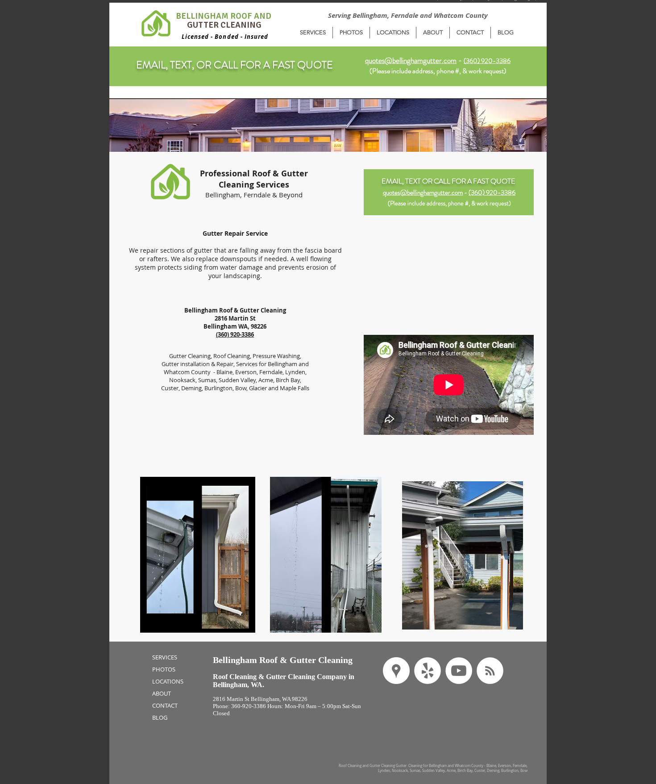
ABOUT (161, 693)
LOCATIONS (167, 681)
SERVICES (164, 657)
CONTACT (165, 705)
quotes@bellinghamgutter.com (411, 60)
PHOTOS (163, 669)
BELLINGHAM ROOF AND (224, 16)
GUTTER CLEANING (224, 25)
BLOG (159, 717)
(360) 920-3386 (492, 192)
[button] (312, 32)
